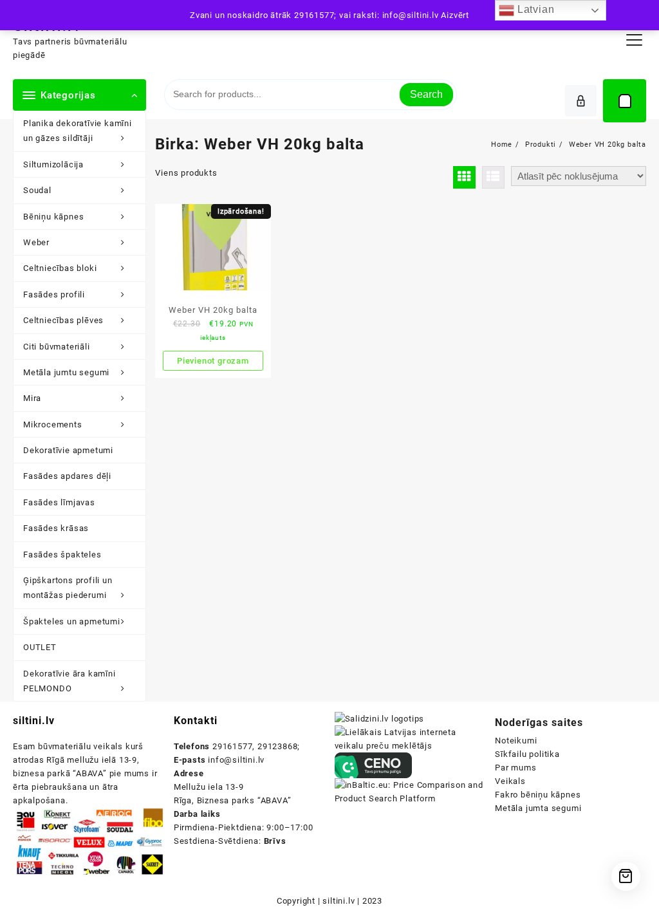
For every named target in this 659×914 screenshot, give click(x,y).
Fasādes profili (54, 294)
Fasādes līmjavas (59, 502)
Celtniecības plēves (63, 320)
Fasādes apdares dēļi (67, 476)
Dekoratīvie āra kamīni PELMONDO (69, 681)
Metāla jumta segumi (538, 808)
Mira (32, 398)
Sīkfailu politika (527, 754)
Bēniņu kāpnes (53, 216)
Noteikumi (516, 740)
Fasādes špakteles (62, 554)
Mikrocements (52, 424)
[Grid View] (464, 177)
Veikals (510, 781)
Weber (36, 242)
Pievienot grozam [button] (213, 361)
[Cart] (624, 101)
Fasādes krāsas (56, 528)
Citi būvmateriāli (56, 346)
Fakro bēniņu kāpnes (537, 794)
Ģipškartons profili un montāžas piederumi (68, 587)
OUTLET (40, 647)
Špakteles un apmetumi (71, 621)
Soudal (37, 190)
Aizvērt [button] (455, 15)
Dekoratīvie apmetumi (68, 450)
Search (426, 94)
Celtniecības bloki (60, 268)
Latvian (534, 9)
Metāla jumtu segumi (66, 372)
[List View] (493, 177)
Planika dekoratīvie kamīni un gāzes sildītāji (77, 130)
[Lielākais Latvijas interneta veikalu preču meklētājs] (410, 738)
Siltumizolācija (53, 164)
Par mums (515, 767)
